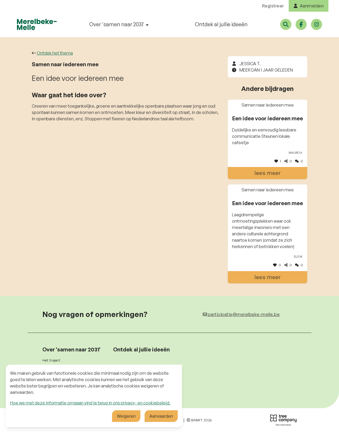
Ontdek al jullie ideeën (221, 24)
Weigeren (126, 416)
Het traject (51, 360)
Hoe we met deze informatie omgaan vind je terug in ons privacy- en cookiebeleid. (90, 402)
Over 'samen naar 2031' (117, 24)
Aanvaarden (161, 416)
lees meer (268, 173)
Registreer (273, 5)
